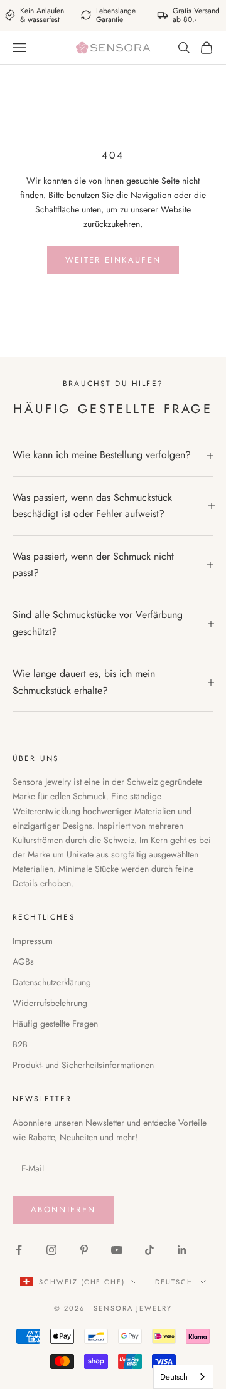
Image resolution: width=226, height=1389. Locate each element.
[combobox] (183, 1377)
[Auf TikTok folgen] (149, 1250)
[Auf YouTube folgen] (116, 1250)
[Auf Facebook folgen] (19, 1250)
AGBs (23, 961)
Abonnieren (63, 1209)
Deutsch (174, 1282)
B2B (20, 1044)
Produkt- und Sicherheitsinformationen (83, 1065)
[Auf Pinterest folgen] (84, 1250)
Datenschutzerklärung (52, 982)
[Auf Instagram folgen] (51, 1250)
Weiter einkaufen (113, 260)
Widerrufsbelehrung (50, 1003)
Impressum (33, 941)
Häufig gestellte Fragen (55, 1023)
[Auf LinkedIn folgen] (182, 1250)
